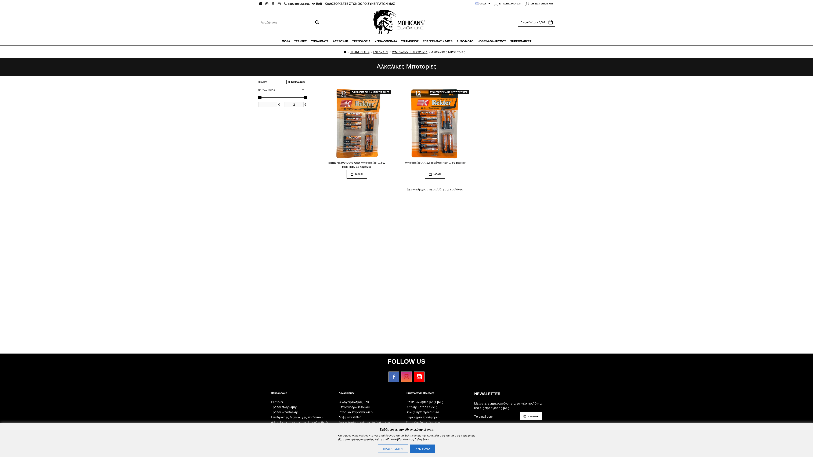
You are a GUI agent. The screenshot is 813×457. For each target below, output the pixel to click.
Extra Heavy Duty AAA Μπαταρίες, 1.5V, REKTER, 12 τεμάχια (356, 164)
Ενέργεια (380, 52)
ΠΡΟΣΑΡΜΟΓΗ (392, 449)
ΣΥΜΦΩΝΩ (423, 449)
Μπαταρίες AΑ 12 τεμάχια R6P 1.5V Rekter (435, 162)
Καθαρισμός (298, 82)
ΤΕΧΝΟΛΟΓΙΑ (359, 52)
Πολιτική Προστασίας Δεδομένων (408, 439)
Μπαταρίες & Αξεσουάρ (409, 52)
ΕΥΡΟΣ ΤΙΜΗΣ (266, 89)
